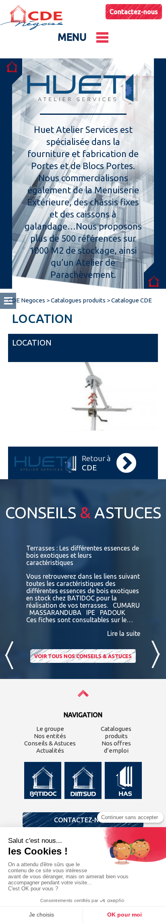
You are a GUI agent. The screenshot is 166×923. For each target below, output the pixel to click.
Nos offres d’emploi (116, 747)
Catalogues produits (116, 732)
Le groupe (50, 728)
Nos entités (50, 736)
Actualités (50, 750)
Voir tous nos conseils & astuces (83, 656)
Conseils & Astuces (50, 743)
